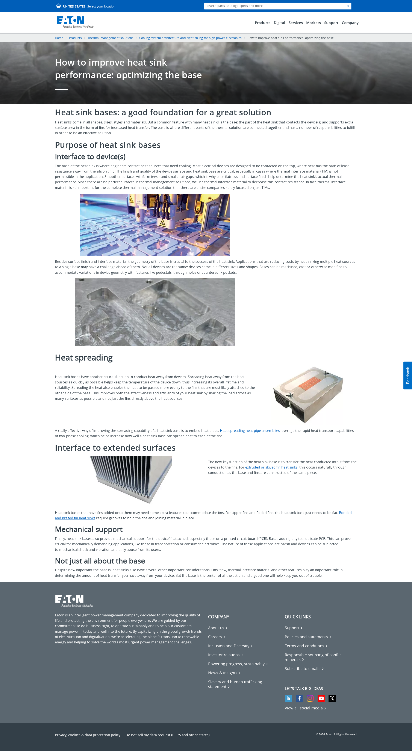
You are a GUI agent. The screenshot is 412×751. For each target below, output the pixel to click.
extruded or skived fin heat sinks (271, 467)
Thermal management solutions (110, 38)
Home (59, 38)
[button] (407, 375)
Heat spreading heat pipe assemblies (250, 430)
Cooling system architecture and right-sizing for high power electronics (190, 38)
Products (75, 38)
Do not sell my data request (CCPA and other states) (168, 735)
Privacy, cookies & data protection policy (87, 735)
